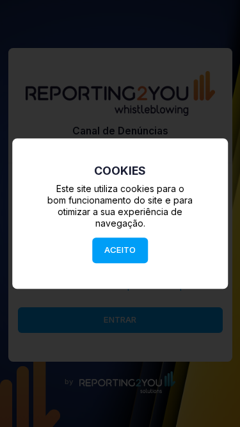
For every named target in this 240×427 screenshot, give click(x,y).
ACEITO (120, 250)
